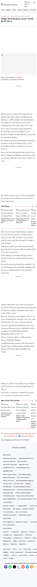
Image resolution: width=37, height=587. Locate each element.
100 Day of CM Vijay (8, 480)
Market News (24, 532)
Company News (15, 532)
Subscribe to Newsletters (22, 522)
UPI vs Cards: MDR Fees (23, 477)
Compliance (6, 555)
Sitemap (32, 555)
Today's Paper (6, 549)
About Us (14, 549)
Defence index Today (8, 493)
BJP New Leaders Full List (9, 474)
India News (7, 16)
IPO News (32, 532)
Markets (25, 10)
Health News (22, 541)
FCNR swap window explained (23, 493)
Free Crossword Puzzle (8, 525)
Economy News (31, 541)
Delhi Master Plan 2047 (9, 489)
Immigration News (18, 535)
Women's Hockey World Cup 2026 (25, 496)
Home (2, 10)
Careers (5, 558)
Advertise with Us (23, 555)
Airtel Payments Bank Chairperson (24, 480)
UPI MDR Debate (7, 486)
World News (27, 538)
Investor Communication (16, 552)
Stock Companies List (8, 522)
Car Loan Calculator (8, 512)
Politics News (14, 544)
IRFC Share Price (22, 461)
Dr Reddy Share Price (8, 467)
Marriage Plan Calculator (25, 515)
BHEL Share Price (23, 464)
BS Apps (11, 558)
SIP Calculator (16, 509)
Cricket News (28, 535)
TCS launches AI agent (8, 496)
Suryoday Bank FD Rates (9, 499)
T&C (20, 549)
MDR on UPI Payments (9, 477)
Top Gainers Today (18, 483)
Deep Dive (28, 483)
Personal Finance (7, 538)
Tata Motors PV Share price (10, 464)
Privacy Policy (27, 549)
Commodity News (7, 535)
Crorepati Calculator (22, 506)
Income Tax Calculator (8, 506)
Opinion (15, 541)
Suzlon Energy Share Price (9, 458)
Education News (7, 541)
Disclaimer (5, 552)
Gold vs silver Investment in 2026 (25, 489)
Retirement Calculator (28, 509)
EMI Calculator (7, 509)
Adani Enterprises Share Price (25, 458)
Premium (8, 10)
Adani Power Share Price (9, 461)
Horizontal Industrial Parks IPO (22, 486)
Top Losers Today (7, 483)
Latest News (6, 532)
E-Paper (19, 10)
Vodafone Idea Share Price (22, 467)
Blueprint (32, 10)
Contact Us (14, 555)
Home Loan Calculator (21, 512)
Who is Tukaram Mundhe (24, 474)
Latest (14, 10)
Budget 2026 (22, 544)
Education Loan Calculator (10, 515)
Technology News (18, 538)
